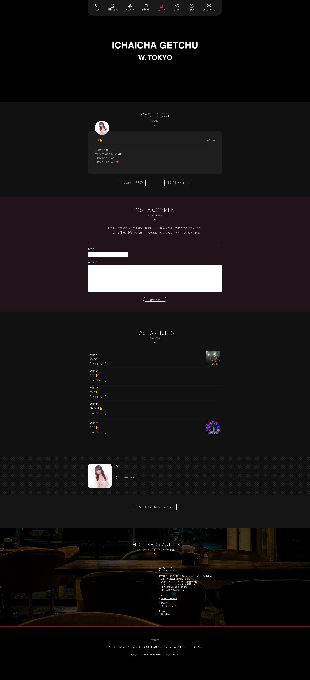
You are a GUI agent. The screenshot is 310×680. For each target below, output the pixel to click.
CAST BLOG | (153, 507)
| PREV (133, 182)
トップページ (109, 647)
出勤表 (147, 647)
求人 (184, 647)
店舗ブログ (157, 647)
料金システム (124, 647)
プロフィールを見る (126, 477)
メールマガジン (196, 647)
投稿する (155, 299)
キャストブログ (172, 647)
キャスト (136, 647)
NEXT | (176, 182)
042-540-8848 (169, 598)
